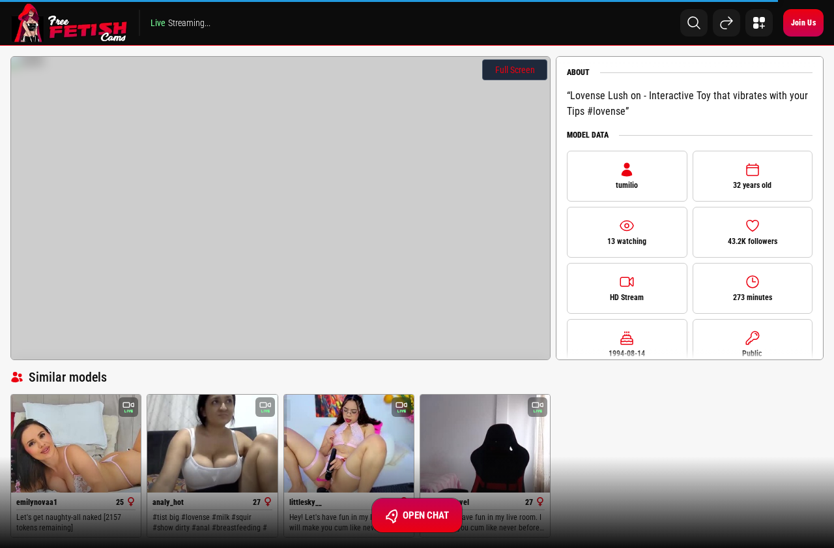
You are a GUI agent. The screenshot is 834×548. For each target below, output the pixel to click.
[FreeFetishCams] (69, 22)
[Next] (726, 23)
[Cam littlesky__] (349, 443)
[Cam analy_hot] (212, 443)
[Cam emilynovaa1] (76, 443)
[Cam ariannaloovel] (485, 444)
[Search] (694, 23)
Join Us (803, 22)
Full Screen (515, 70)
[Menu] (759, 23)
